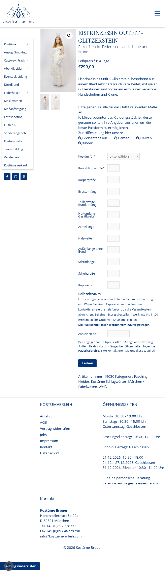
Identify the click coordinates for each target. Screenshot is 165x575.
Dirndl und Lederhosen (12, 89)
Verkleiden (11, 157)
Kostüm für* (86, 156)
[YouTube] (24, 176)
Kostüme (98, 381)
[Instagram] (15, 176)
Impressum (49, 440)
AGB (43, 422)
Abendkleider (13, 68)
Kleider (83, 381)
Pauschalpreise (88, 350)
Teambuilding (13, 149)
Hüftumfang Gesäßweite (86, 215)
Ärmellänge (86, 226)
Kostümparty (13, 141)
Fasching (140, 376)
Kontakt (46, 447)
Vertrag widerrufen (55, 428)
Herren (145, 138)
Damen (123, 138)
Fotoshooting (13, 117)
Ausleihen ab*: (88, 333)
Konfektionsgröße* (91, 168)
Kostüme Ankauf (15, 165)
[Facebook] (7, 176)
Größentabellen (94, 138)
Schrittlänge (86, 261)
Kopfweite (85, 285)
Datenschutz (50, 453)
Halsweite (85, 238)
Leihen (87, 363)
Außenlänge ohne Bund (90, 250)
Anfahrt (46, 416)
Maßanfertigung (15, 109)
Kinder (87, 143)
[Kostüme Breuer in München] (18, 14)
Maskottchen (13, 101)
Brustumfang (87, 191)
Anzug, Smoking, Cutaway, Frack (15, 56)
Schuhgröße (86, 273)
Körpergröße (87, 179)
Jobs (43, 434)
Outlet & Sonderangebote (15, 129)
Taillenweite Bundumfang (87, 203)
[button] (69, 35)
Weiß (103, 386)
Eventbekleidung (15, 76)
